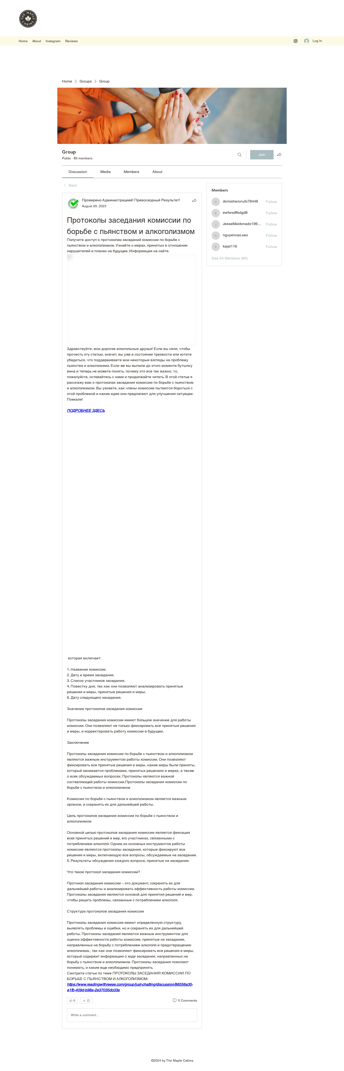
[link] (78, 171)
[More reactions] (86, 1001)
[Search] (239, 154)
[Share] (194, 200)
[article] (132, 611)
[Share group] (279, 154)
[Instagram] (295, 41)
